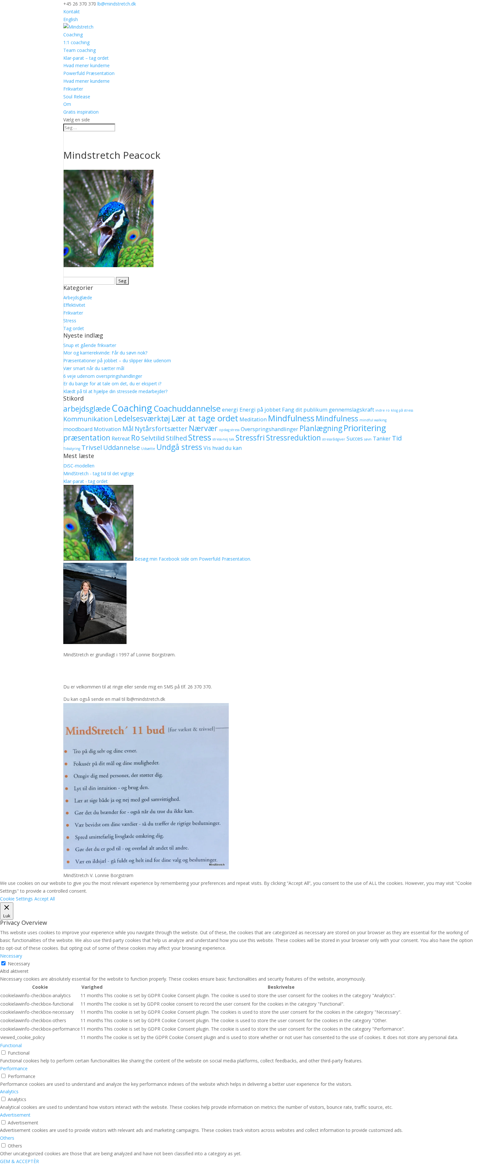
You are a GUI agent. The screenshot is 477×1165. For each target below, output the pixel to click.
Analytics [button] (9, 1091)
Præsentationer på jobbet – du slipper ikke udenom (117, 360)
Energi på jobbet (260, 409)
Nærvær (203, 428)
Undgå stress (179, 447)
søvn (368, 439)
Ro (135, 437)
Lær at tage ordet (204, 418)
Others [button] (7, 1138)
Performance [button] (14, 1068)
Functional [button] (11, 1045)
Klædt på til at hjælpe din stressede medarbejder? (115, 391)
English (70, 19)
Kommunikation (88, 419)
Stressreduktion (293, 437)
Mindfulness (291, 418)
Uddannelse (121, 447)
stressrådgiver (333, 439)
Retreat (121, 438)
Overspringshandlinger (269, 429)
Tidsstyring (71, 448)
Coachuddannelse (187, 408)
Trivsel (91, 447)
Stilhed (176, 438)
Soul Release (76, 96)
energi (230, 409)
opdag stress (229, 430)
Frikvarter (73, 89)
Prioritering (365, 428)
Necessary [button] (11, 956)
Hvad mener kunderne (86, 65)
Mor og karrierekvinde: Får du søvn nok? (105, 353)
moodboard (77, 429)
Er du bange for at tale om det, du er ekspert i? (112, 383)
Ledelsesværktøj (142, 418)
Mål (127, 428)
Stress (69, 320)
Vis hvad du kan (222, 448)
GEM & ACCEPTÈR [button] (19, 1161)
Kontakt (71, 11)
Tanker (382, 438)
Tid (397, 438)
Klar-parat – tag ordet (86, 58)
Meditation (253, 419)
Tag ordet (73, 328)
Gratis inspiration (81, 112)
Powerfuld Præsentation (89, 73)
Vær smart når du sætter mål (93, 368)
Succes (355, 438)
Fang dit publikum (304, 409)
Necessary (19, 964)
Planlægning (321, 428)
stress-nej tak (223, 439)
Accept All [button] (44, 899)
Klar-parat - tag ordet (85, 481)
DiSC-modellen (78, 466)
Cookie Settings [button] (16, 899)
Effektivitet (74, 305)
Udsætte (148, 448)
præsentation (86, 437)
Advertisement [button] (15, 1115)
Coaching (73, 34)
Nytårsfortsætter (161, 428)
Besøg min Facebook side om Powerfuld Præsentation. (193, 559)
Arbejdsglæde (77, 297)
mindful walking (373, 420)
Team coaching (79, 50)
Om (67, 104)
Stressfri (250, 437)
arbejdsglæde (86, 408)
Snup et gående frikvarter (89, 345)
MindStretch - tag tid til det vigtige (98, 473)
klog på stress (402, 410)
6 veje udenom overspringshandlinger (102, 376)
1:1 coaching (76, 42)
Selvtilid (153, 438)
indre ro (382, 410)
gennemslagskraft (351, 409)
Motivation (107, 429)
